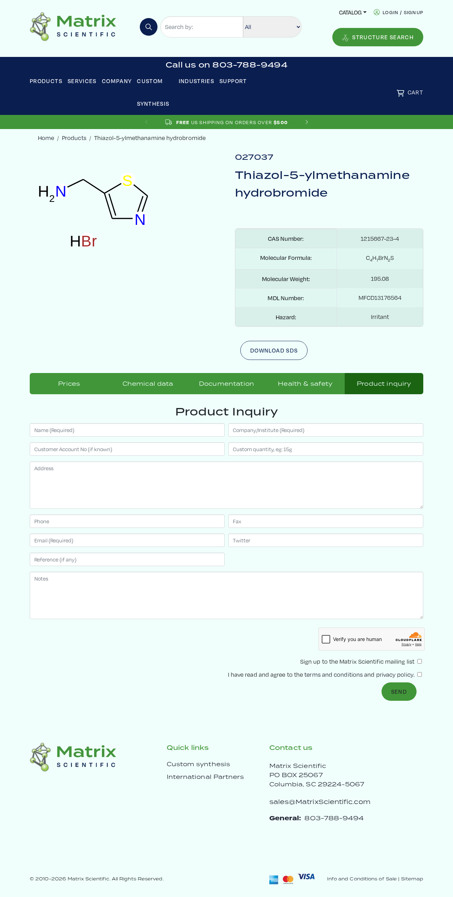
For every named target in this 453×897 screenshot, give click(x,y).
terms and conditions (333, 674)
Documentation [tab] (226, 384)
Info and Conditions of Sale (362, 879)
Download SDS (274, 350)
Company (117, 81)
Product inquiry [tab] (384, 384)
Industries (196, 81)
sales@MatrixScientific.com (320, 802)
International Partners (205, 777)
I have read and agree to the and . (322, 674)
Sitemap (412, 879)
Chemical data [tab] (147, 384)
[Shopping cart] (400, 93)
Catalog (350, 12)
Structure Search (383, 37)
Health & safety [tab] (305, 384)
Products (46, 81)
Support (233, 81)
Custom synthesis (198, 764)
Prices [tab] (69, 384)
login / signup (403, 12)
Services (82, 81)
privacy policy (394, 674)
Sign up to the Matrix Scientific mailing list (358, 661)
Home (46, 138)
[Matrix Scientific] (73, 26)
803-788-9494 (334, 818)
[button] (306, 122)
